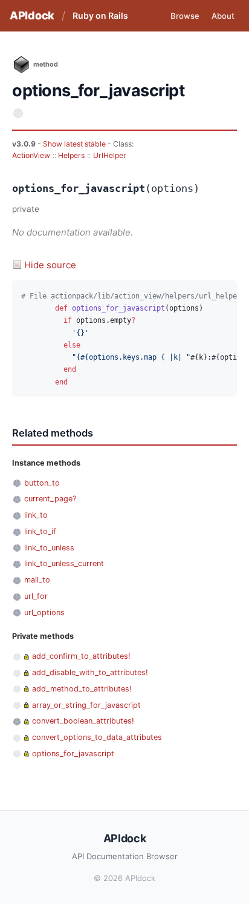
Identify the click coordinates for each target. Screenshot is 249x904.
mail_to (37, 579)
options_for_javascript (73, 753)
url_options (44, 612)
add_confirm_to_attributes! (81, 656)
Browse (184, 16)
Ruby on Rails (100, 15)
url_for (36, 596)
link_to (36, 515)
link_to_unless (49, 547)
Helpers (71, 155)
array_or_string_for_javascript (86, 705)
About (223, 16)
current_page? (50, 498)
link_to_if (40, 531)
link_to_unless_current (64, 563)
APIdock (32, 15)
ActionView (31, 155)
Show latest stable (75, 143)
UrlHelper (109, 155)
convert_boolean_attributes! (83, 720)
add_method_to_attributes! (82, 688)
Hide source (50, 265)
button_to (42, 482)
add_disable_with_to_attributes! (90, 672)
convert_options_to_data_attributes (97, 737)
